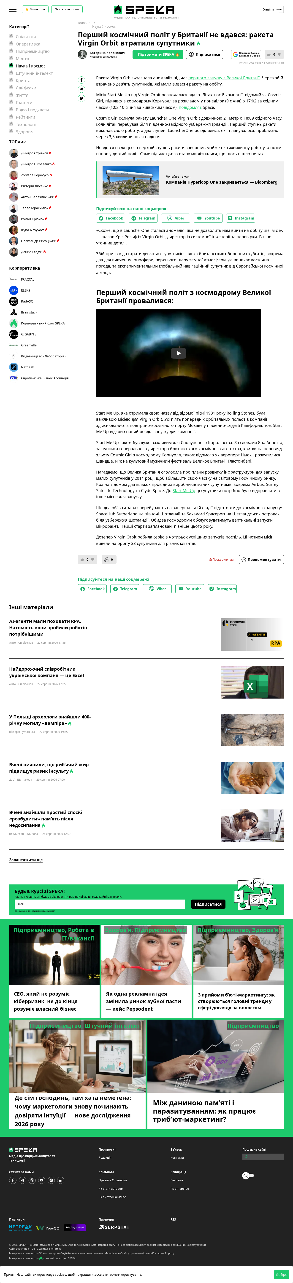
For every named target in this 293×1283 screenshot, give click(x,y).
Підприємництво (33, 51)
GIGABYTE (28, 334)
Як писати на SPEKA (112, 1197)
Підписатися (208, 54)
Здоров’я (24, 131)
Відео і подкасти (32, 109)
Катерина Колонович (107, 53)
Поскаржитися (223, 559)
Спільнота (26, 36)
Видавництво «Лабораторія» (43, 356)
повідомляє (190, 107)
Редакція (105, 1157)
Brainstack (29, 312)
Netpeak (27, 367)
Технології (26, 124)
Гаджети (24, 102)
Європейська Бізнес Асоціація (45, 378)
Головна (84, 23)
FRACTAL (27, 279)
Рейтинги (25, 117)
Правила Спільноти (113, 1180)
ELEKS (25, 290)
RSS (173, 1219)
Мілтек (23, 58)
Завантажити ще (26, 859)
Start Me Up (184, 490)
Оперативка (28, 44)
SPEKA (22, 1244)
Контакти (177, 1157)
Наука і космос (104, 26)
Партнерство (180, 1189)
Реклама (177, 1180)
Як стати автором (67, 9)
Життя (22, 95)
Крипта (23, 80)
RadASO (27, 301)
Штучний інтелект (34, 73)
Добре (281, 1274)
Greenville (29, 345)
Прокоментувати (264, 559)
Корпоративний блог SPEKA (43, 323)
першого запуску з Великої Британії (224, 77)
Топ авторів (37, 9)
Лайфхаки (26, 88)
